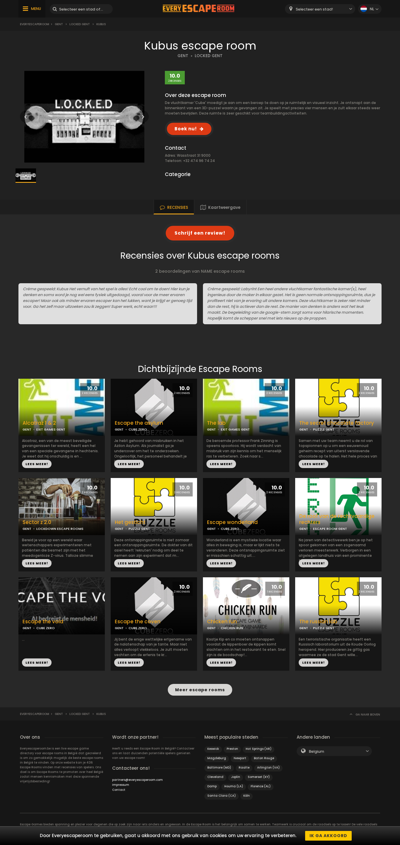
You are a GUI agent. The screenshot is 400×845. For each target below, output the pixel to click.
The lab (216, 423)
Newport (240, 758)
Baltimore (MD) (219, 767)
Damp (212, 786)
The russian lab (318, 622)
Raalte (244, 767)
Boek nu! (186, 129)
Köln (246, 795)
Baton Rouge (264, 758)
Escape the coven (137, 622)
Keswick (213, 749)
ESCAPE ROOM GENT (330, 528)
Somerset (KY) (259, 777)
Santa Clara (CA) (221, 795)
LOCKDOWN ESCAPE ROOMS (59, 528)
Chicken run (222, 622)
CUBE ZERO (138, 429)
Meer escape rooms (200, 690)
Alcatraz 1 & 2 (39, 423)
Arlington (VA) (268, 767)
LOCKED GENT (209, 56)
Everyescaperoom (34, 24)
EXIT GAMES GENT (50, 429)
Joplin (235, 777)
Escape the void (43, 622)
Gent (59, 24)
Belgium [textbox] (316, 751)
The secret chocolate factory (336, 423)
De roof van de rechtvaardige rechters (337, 519)
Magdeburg (216, 758)
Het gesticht (130, 522)
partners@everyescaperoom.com (137, 780)
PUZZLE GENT (323, 429)
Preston (232, 749)
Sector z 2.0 (37, 522)
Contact (118, 790)
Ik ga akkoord (328, 836)
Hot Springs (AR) (258, 749)
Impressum (120, 785)
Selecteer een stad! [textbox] (314, 9)
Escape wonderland (232, 522)
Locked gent (79, 24)
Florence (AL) (261, 786)
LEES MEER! (36, 464)
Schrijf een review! (200, 233)
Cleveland (215, 777)
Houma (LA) (233, 786)
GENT (182, 56)
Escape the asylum (139, 423)
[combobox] (320, 9)
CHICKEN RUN (232, 628)
